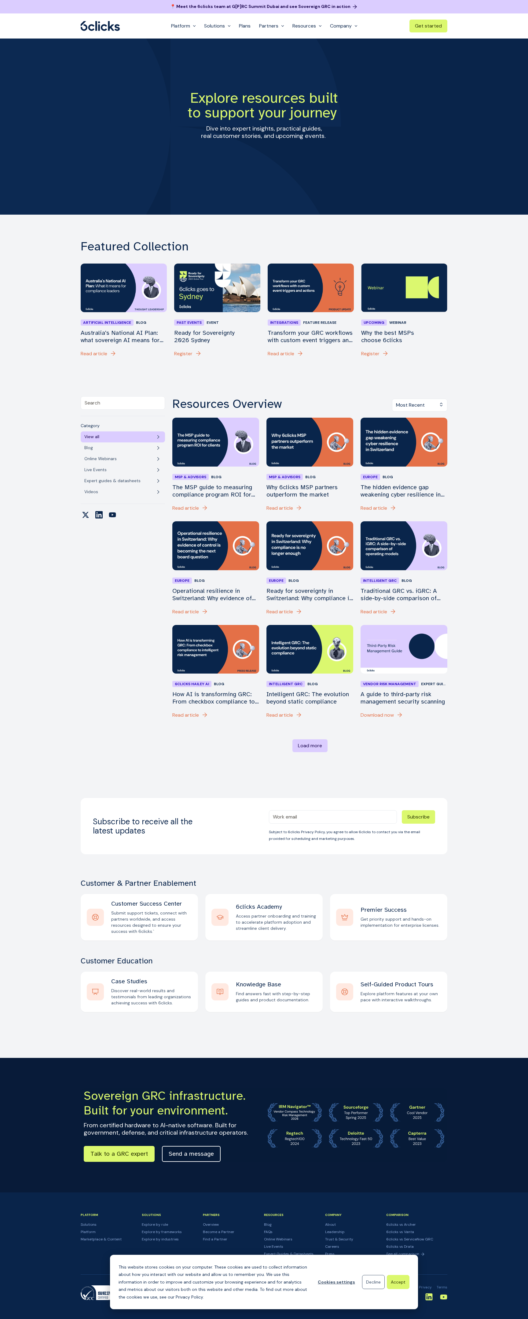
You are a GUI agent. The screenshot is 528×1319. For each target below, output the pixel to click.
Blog (268, 1224)
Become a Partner (218, 1231)
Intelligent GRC (380, 580)
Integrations (284, 322)
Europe (370, 477)
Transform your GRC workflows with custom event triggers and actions (310, 336)
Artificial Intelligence (107, 322)
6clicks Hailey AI (192, 684)
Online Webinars (278, 1239)
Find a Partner (215, 1239)
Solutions (89, 1224)
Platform (88, 1231)
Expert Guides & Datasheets (289, 1253)
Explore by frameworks (162, 1231)
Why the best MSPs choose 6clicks (387, 336)
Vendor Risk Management (389, 684)
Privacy (425, 1287)
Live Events (273, 1246)
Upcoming (374, 322)
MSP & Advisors (190, 477)
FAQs (268, 1231)
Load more (310, 745)
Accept (398, 1282)
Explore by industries (160, 1239)
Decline (373, 1282)
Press (330, 1253)
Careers (332, 1246)
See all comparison (403, 1253)
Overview (211, 1224)
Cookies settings (336, 1282)
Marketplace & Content (101, 1239)
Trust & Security (339, 1239)
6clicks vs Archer (401, 1224)
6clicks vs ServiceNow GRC (409, 1239)
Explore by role (155, 1224)
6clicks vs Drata (400, 1246)
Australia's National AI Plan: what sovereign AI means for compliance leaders (120, 336)
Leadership (335, 1231)
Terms (442, 1287)
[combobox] (123, 403)
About (330, 1224)
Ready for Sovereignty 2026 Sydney (204, 336)
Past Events (189, 322)
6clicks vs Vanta (400, 1231)
